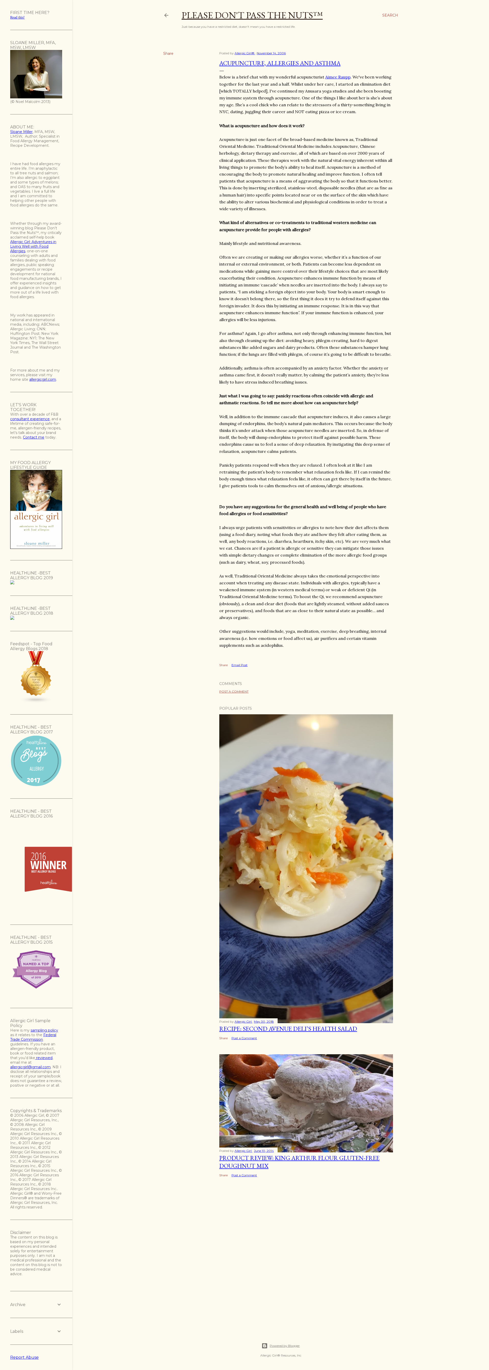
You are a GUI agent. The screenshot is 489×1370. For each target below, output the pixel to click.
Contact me (33, 437)
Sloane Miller (21, 131)
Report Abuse (24, 1357)
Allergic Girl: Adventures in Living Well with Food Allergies (33, 246)
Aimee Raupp (337, 77)
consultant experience (30, 419)
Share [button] (168, 53)
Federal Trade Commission (33, 1037)
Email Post (240, 665)
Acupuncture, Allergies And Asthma (280, 63)
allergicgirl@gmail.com (30, 1067)
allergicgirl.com (42, 379)
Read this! (17, 17)
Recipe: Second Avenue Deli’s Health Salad (288, 1029)
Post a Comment (234, 691)
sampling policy (44, 1030)
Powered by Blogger (285, 1346)
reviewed (43, 1058)
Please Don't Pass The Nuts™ (252, 15)
